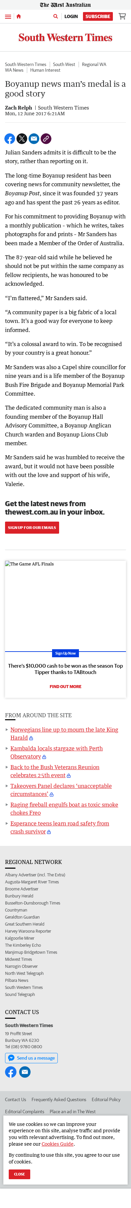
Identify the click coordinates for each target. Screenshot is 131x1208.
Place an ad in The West (73, 1111)
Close (19, 1174)
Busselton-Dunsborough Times (32, 902)
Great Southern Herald (24, 924)
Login (71, 16)
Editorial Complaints (24, 1111)
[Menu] (8, 16)
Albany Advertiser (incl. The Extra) (35, 874)
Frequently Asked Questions (59, 1099)
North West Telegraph (24, 973)
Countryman (16, 910)
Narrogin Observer (21, 966)
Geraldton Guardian (22, 917)
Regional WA (94, 64)
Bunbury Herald (19, 895)
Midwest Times (18, 959)
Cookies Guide (58, 1144)
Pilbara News (16, 980)
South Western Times (25, 64)
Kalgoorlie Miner (19, 938)
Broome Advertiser (21, 888)
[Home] (19, 16)
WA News (14, 70)
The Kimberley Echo (23, 945)
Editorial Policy (106, 1099)
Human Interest (45, 70)
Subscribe (98, 16)
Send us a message (36, 1058)
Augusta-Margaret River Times (32, 881)
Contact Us (15, 1099)
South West (64, 64)
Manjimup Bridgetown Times (31, 952)
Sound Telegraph (20, 994)
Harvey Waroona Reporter (28, 931)
